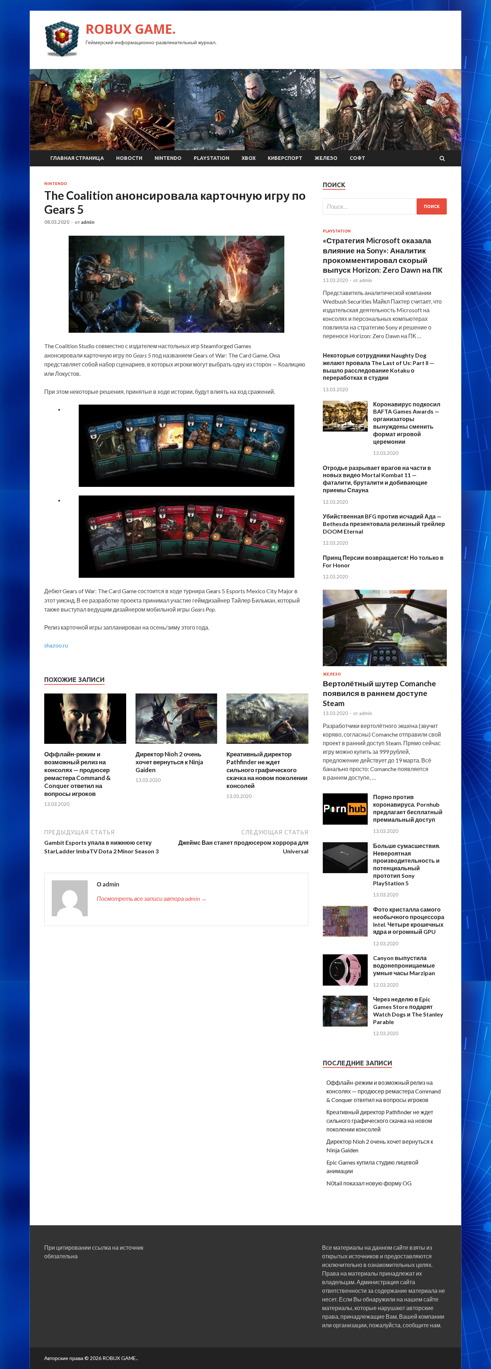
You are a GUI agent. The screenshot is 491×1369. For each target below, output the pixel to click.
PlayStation (211, 158)
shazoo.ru (56, 645)
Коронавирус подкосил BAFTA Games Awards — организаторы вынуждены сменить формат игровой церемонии (406, 423)
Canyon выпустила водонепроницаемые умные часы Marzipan (404, 965)
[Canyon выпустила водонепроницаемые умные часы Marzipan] (345, 983)
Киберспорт (285, 158)
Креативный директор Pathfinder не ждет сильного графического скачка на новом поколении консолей (266, 769)
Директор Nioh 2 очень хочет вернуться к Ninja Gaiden (169, 762)
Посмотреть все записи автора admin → (152, 898)
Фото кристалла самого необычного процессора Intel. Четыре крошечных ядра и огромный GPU (408, 920)
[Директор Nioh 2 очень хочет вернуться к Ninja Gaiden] (176, 745)
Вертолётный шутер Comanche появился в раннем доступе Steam (379, 693)
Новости (129, 158)
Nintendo (168, 158)
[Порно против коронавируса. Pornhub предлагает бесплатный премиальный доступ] (345, 822)
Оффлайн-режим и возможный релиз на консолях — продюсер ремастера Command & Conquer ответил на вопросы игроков (77, 773)
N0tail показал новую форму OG (369, 1183)
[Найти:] (385, 206)
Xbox (249, 158)
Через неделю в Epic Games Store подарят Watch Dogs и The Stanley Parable (408, 1010)
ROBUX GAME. (131, 29)
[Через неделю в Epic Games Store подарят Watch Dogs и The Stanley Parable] (345, 1024)
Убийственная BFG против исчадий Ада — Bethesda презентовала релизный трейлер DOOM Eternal (384, 524)
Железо (326, 158)
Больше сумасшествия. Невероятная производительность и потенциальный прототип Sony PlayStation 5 (406, 864)
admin (88, 222)
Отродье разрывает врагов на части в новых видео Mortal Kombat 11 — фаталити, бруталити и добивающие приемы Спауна (377, 478)
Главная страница (77, 158)
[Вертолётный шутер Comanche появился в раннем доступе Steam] (385, 667)
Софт (357, 158)
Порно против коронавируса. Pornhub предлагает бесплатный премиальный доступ (407, 807)
